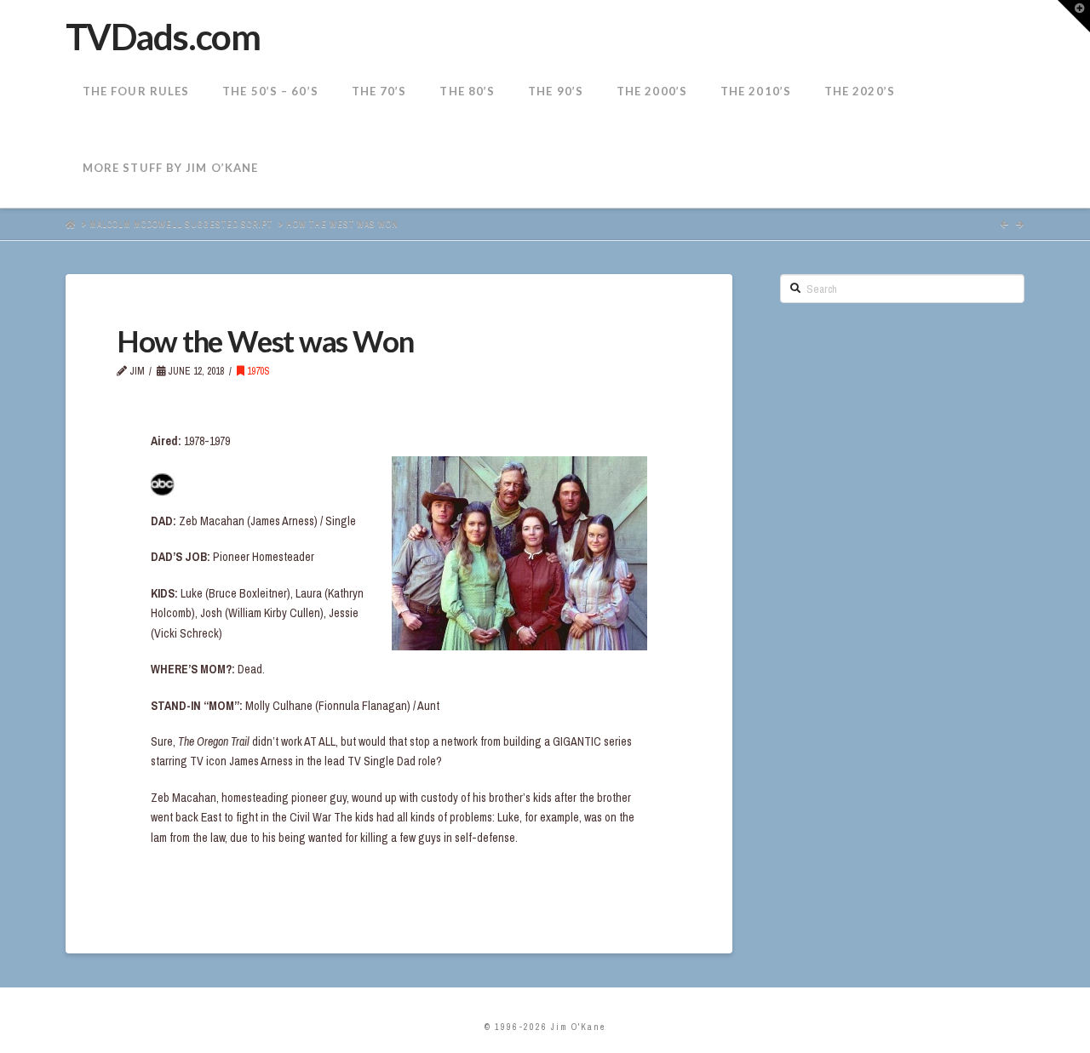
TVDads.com (163, 36)
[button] (1074, 16)
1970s (257, 371)
